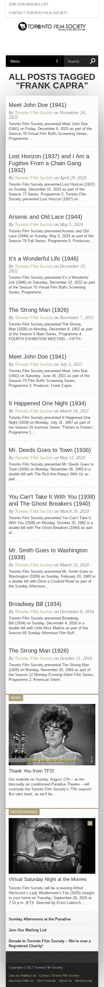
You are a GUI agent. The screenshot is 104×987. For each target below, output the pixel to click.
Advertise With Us (21, 980)
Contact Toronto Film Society (38, 13)
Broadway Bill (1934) (35, 604)
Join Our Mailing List (28, 930)
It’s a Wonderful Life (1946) (44, 258)
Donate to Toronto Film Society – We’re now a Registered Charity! (50, 943)
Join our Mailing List (28, 4)
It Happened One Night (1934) (47, 403)
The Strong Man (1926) (39, 310)
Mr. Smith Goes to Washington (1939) (48, 553)
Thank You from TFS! (31, 771)
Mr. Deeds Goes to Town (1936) (50, 450)
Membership (83, 980)
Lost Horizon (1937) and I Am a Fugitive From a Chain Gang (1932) (49, 163)
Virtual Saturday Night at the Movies (48, 879)
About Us (65, 980)
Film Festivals (46, 980)
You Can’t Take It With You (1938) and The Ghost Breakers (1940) (52, 500)
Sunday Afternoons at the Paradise (40, 919)
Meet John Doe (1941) (37, 105)
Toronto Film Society (34, 112)
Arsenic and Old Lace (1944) (45, 217)
